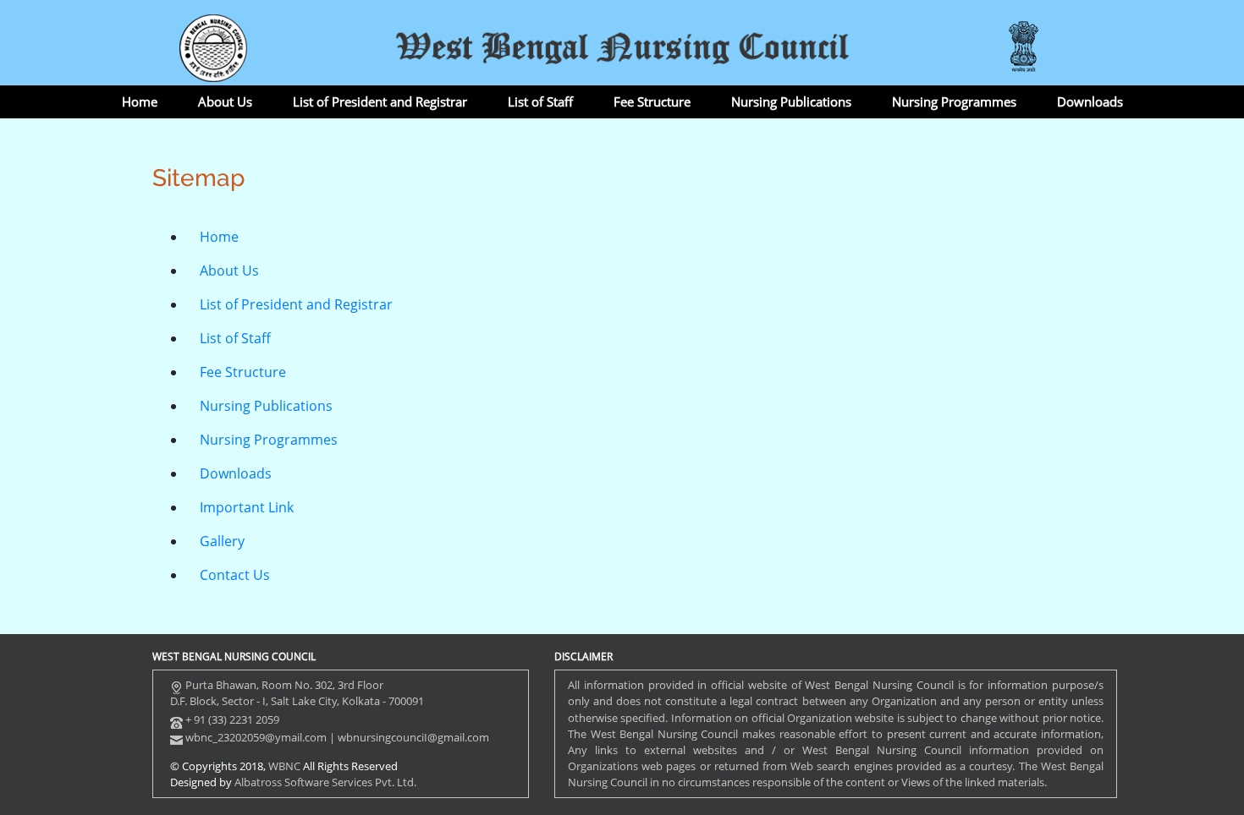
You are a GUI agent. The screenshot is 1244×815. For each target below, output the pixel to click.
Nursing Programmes (954, 101)
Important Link (247, 507)
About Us (225, 101)
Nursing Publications (791, 101)
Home (139, 101)
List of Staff (540, 101)
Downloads (1090, 101)
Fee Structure (652, 101)
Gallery (222, 541)
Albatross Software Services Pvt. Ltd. (325, 782)
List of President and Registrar (380, 101)
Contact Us (235, 575)
